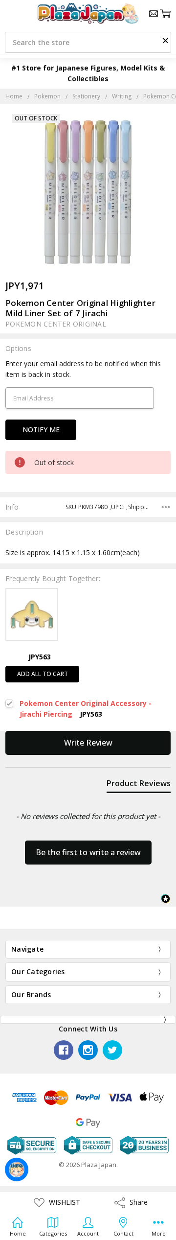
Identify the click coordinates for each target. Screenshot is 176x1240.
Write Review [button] (88, 742)
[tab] (139, 785)
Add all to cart (42, 674)
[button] (165, 40)
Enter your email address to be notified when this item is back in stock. (83, 369)
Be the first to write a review (88, 852)
